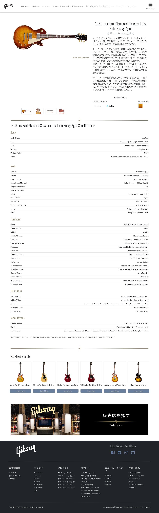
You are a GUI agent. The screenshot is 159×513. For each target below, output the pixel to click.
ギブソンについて (15, 476)
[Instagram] (126, 452)
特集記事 (108, 481)
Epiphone (37, 476)
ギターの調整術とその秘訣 (90, 491)
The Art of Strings (134, 479)
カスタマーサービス (88, 473)
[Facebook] (112, 452)
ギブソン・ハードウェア (66, 485)
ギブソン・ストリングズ (66, 488)
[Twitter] (119, 452)
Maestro (64, 6)
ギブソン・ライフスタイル (67, 482)
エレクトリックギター (65, 473)
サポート (131, 6)
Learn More (20, 391)
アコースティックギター (66, 476)
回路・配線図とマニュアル (90, 488)
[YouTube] (133, 452)
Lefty (98, 106)
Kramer (36, 479)
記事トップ (108, 475)
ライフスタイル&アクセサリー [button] (98, 6)
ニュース (108, 478)
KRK (35, 491)
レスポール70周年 (135, 473)
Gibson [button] (24, 6)
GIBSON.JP (12, 473)
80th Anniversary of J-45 (137, 476)
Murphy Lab (132, 482)
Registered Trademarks (141, 507)
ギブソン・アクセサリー (66, 479)
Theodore (132, 488)
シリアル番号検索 (87, 485)
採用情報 (12, 479)
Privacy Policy (108, 507)
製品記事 (108, 484)
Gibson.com (38, 473)
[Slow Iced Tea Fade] (140, 106)
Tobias (55, 6)
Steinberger (38, 488)
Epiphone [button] (35, 6)
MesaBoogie (77, 6)
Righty (111, 106)
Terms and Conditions (123, 507)
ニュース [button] (120, 6)
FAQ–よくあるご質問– (89, 476)
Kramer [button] (45, 6)
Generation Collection (136, 485)
